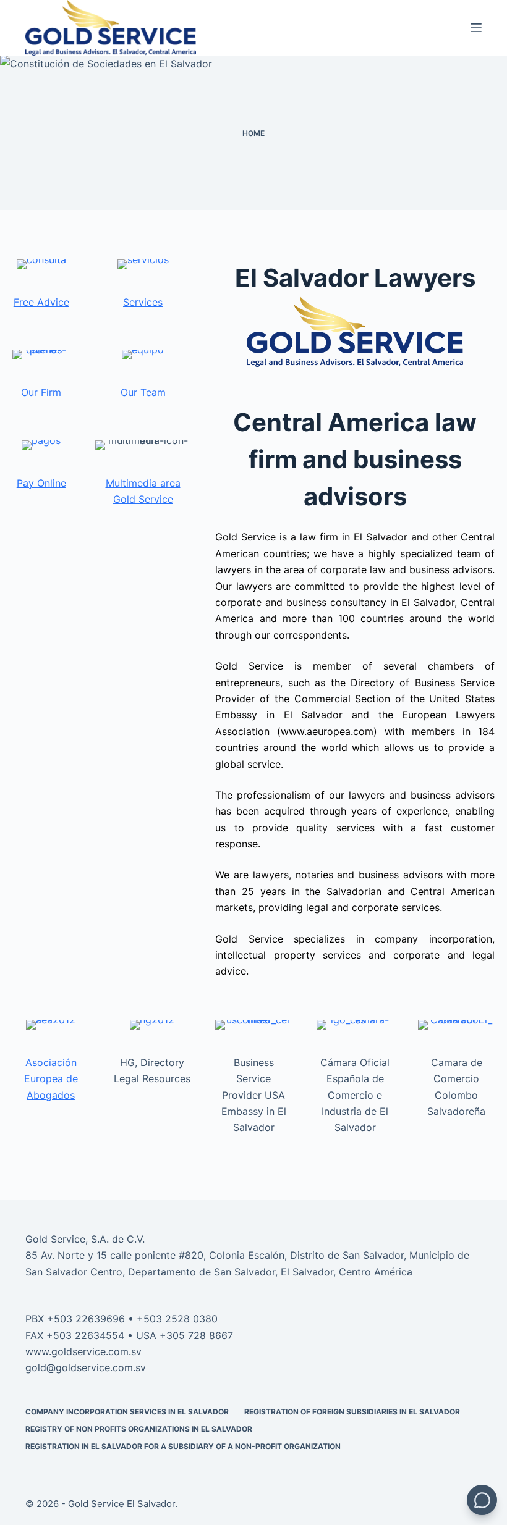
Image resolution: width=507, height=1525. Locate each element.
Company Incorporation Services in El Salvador (127, 1411)
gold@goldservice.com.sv (85, 1367)
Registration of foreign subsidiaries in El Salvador (352, 1411)
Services (143, 302)
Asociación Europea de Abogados (51, 1078)
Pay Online (41, 483)
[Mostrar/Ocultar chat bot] (482, 1500)
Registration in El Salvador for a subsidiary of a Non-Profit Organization (183, 1446)
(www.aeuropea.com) (327, 731)
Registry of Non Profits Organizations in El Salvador (138, 1429)
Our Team (143, 392)
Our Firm (41, 392)
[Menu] (476, 27)
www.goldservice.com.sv (83, 1351)
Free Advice (41, 302)
